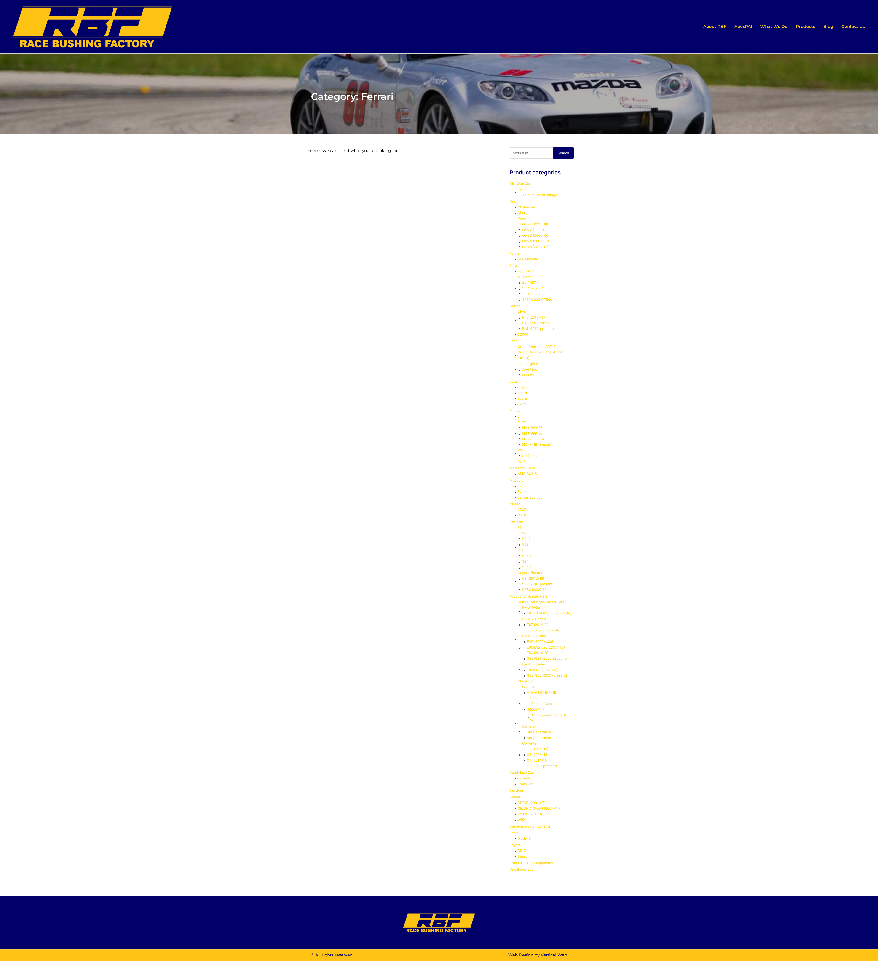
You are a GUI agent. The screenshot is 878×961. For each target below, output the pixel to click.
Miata (522, 422)
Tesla (514, 833)
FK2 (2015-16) (533, 317)
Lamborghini (528, 363)
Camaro (528, 726)
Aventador (530, 369)
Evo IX (523, 486)
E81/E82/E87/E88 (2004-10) (549, 613)
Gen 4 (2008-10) (535, 241)
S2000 (523, 334)
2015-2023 (531, 294)
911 (520, 527)
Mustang (525, 277)
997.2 (526, 567)
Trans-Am (526, 784)
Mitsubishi (518, 480)
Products (805, 26)
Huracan (529, 375)
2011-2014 (530, 282)
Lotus (514, 381)
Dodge (515, 201)
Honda (515, 306)
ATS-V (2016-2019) (542, 692)
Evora (522, 398)
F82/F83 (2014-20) (542, 670)
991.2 (526, 539)
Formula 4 (526, 778)
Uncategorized (521, 869)
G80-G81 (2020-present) (547, 658)
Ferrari (515, 253)
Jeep (514, 341)
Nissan (515, 504)
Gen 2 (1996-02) (535, 230)
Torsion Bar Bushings (539, 195)
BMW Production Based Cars (541, 602)
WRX (521, 819)
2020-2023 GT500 (537, 299)
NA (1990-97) (533, 427)
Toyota (515, 845)
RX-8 (522, 461)
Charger (524, 213)
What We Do (774, 26)
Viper (522, 218)
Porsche (516, 522)
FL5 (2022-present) (538, 328)
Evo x (522, 491)
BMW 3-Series (534, 636)
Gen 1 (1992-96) (535, 224)
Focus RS (525, 271)
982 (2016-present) (538, 584)
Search (563, 153)
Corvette (529, 743)
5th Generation (539, 732)
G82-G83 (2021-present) (547, 675)
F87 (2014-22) (538, 624)
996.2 (526, 556)
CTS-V (532, 698)
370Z (522, 509)
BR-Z (522, 851)
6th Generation (539, 738)
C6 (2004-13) (538, 755)
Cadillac (528, 687)
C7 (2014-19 (537, 760)
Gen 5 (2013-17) (535, 247)
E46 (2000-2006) (540, 641)
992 (525, 544)
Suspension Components (530, 826)
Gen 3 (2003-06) (535, 235)
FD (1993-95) (533, 456)
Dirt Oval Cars (521, 184)
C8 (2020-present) (542, 766)
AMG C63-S (527, 474)
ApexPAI (743, 26)
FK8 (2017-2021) (535, 323)
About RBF (714, 26)
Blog (828, 26)
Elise (521, 387)
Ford (513, 265)
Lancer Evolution (531, 497)
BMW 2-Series (534, 619)
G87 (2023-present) (543, 630)
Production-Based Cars (529, 596)
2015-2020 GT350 (537, 288)
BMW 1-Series (533, 607)
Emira (522, 393)
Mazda (515, 410)
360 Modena (528, 259)
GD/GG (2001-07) (531, 803)
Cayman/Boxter (530, 573)
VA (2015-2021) (530, 814)
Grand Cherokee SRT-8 (537, 346)
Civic (522, 312)
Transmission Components (531, 863)
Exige (522, 404)
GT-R (522, 515)
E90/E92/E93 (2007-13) (546, 647)
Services (517, 790)
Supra (522, 856)
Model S (524, 838)
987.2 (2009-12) (535, 589)
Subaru (515, 797)
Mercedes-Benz (523, 468)
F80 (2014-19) (538, 653)
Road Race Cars (522, 772)
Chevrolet (526, 681)
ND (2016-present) (537, 444)
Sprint (522, 189)
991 (525, 533)
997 (525, 561)
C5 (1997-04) (537, 749)
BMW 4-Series (534, 664)
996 (525, 550)
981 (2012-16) (533, 578)
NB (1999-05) (533, 433)
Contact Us (853, 26)
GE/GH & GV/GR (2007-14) (539, 808)
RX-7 (522, 450)
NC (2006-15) (533, 439)
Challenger (526, 207)
